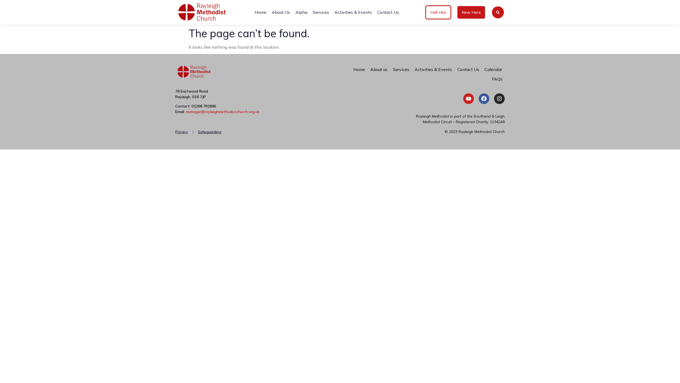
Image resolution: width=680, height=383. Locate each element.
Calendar (493, 69)
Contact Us (388, 12)
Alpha (301, 12)
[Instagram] (499, 98)
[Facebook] (484, 98)
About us (379, 69)
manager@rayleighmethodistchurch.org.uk (222, 111)
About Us (281, 12)
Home (260, 12)
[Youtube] (468, 98)
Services (321, 12)
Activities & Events (353, 12)
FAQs (497, 79)
